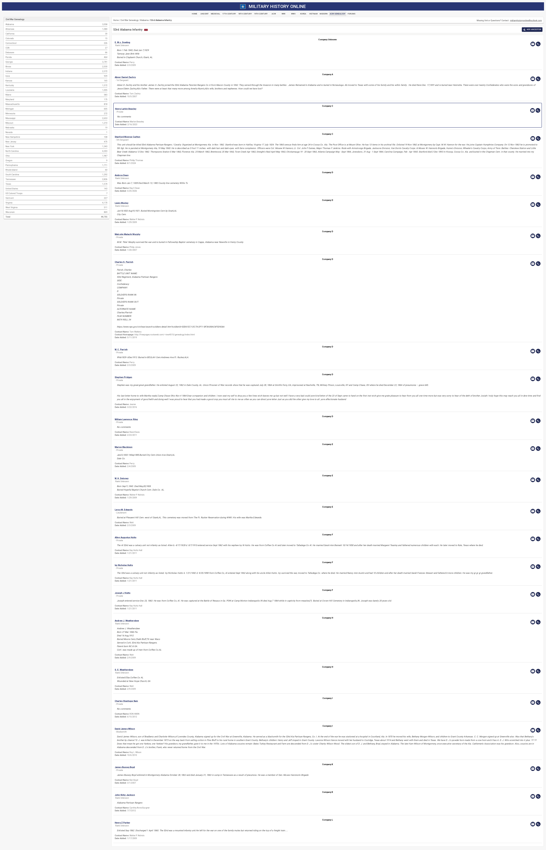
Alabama (144, 20)
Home (116, 20)
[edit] (538, 44)
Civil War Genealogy (129, 20)
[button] (264, 42)
